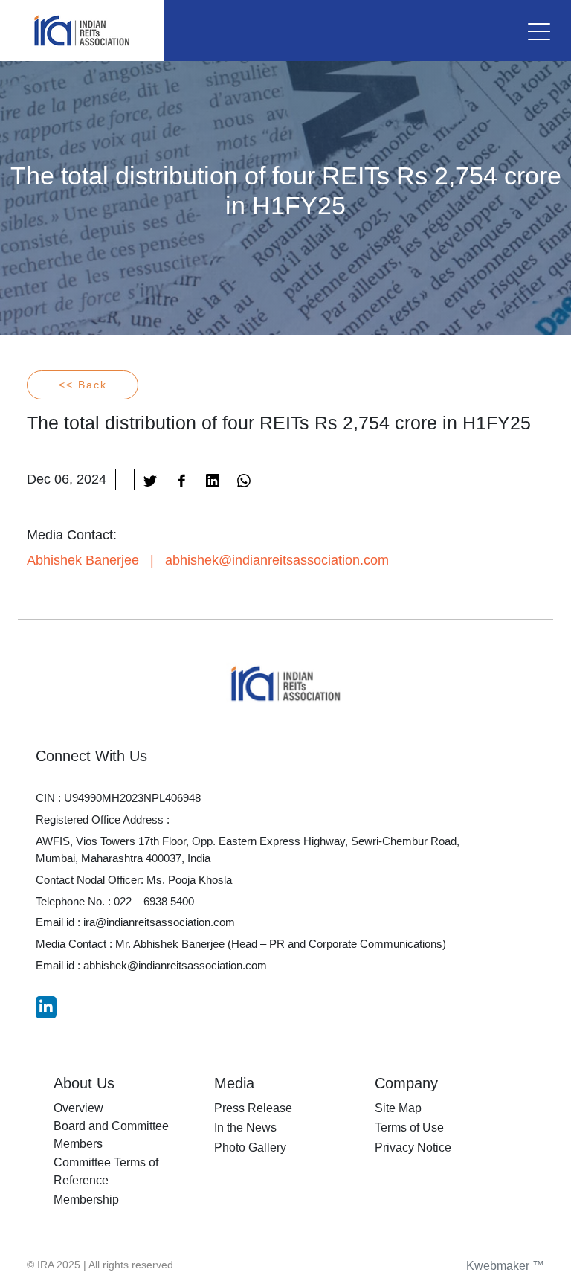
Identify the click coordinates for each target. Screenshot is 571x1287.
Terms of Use (409, 1127)
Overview (78, 1108)
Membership (86, 1199)
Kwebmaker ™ (505, 1265)
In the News (245, 1127)
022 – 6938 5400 (154, 901)
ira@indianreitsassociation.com (159, 922)
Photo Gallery (250, 1147)
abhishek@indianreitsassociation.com (277, 560)
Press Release (253, 1108)
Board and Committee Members (111, 1135)
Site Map (398, 1108)
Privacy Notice (413, 1147)
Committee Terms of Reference (106, 1171)
